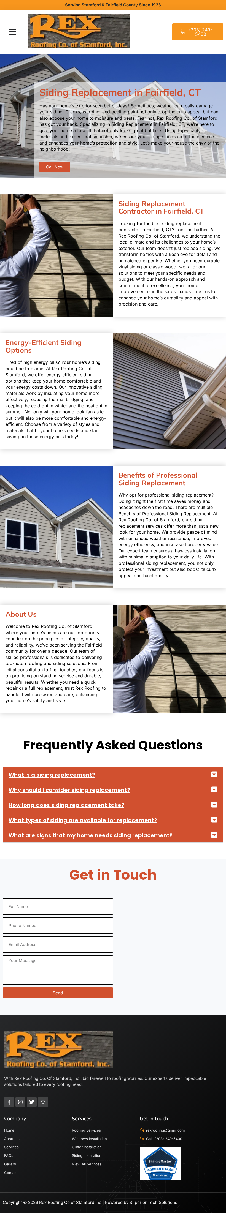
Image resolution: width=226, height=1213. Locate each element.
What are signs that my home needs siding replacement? (91, 835)
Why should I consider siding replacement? (69, 790)
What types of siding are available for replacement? (83, 820)
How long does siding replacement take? (66, 805)
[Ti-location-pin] (43, 1102)
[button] (12, 32)
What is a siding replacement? (52, 775)
